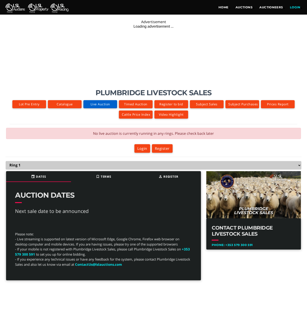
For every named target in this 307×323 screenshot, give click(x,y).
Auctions (244, 7)
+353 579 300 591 (232, 245)
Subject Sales (207, 104)
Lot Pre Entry (29, 104)
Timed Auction (135, 104)
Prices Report (278, 104)
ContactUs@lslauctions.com (98, 264)
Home (223, 7)
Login (142, 148)
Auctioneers (271, 7)
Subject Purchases (243, 104)
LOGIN (295, 7)
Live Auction (100, 104)
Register (162, 148)
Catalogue (65, 104)
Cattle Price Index (136, 114)
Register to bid (171, 104)
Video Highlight (171, 114)
